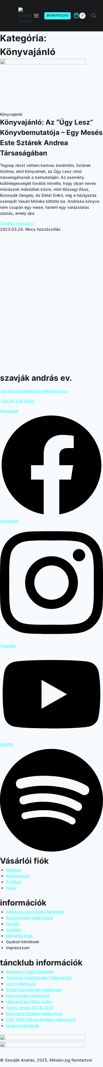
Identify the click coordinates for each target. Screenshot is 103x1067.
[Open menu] (36, 15)
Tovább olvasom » (17, 223)
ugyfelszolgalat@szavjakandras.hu (34, 390)
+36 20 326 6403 (17, 400)
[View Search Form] (93, 16)
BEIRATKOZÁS (57, 15)
